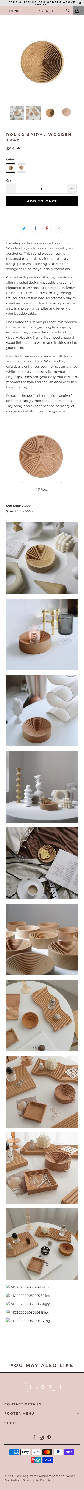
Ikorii (18, 1476)
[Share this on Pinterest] (47, 228)
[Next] (74, 64)
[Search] (68, 10)
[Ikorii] (42, 10)
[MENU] (2, 10)
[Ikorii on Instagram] (42, 1438)
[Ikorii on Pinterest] (49, 1438)
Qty (9, 180)
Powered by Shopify (37, 1480)
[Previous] (9, 64)
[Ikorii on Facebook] (34, 1438)
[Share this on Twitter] (24, 228)
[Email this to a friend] (58, 228)
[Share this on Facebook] (35, 228)
